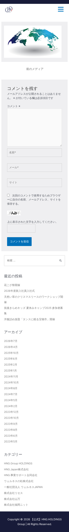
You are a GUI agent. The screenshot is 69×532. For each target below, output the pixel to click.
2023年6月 (11, 435)
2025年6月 (10, 358)
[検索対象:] (34, 260)
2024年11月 (11, 376)
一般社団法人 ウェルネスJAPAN (23, 487)
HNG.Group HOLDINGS (18, 463)
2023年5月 (10, 441)
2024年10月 (11, 382)
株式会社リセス (13, 493)
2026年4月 (11, 346)
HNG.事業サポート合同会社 (20, 475)
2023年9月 (11, 423)
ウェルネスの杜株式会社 (19, 481)
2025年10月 (11, 352)
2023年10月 (11, 417)
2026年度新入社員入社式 (19, 290)
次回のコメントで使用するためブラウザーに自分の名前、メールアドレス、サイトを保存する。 (34, 199)
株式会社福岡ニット (16, 504)
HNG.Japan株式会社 (16, 469)
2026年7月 (10, 340)
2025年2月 (10, 364)
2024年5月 (10, 400)
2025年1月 (10, 370)
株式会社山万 (12, 498)
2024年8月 (10, 388)
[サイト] (34, 183)
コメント (13, 106)
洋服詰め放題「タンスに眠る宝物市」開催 (29, 319)
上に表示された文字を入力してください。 (32, 221)
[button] (63, 9)
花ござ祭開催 (12, 285)
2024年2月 (10, 406)
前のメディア (35, 69)
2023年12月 (11, 411)
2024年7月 (10, 394)
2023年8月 (10, 429)
